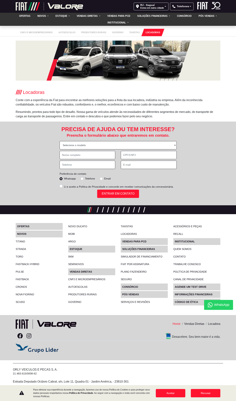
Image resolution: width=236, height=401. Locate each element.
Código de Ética (186, 301)
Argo (72, 241)
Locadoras (129, 233)
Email (107, 178)
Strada (21, 249)
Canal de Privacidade (188, 279)
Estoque (61, 16)
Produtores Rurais (82, 294)
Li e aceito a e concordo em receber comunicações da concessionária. (119, 186)
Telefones (183, 6)
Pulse (20, 271)
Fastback (22, 279)
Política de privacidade (190, 271)
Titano (20, 241)
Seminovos (76, 264)
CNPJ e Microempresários (86, 279)
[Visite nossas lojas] (46, 336)
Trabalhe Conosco (187, 264)
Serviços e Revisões (135, 301)
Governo (74, 301)
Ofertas (24, 16)
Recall (178, 233)
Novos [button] (42, 16)
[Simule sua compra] (37, 336)
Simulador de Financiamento (141, 256)
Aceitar (170, 393)
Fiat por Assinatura (135, 264)
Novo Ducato (77, 226)
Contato (179, 256)
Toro (19, 256)
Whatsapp (70, 178)
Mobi (71, 233)
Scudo (20, 301)
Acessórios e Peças (187, 226)
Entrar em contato (118, 193)
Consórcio (184, 16)
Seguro (126, 279)
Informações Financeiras (193, 294)
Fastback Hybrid (27, 264)
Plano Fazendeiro (134, 271)
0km (71, 256)
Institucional (117, 22)
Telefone (90, 178)
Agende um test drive (190, 286)
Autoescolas (77, 286)
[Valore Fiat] (49, 6)
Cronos (21, 286)
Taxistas (127, 226)
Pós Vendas (207, 16)
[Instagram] (29, 336)
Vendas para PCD (118, 16)
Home (177, 323)
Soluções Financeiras (152, 16)
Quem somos (182, 249)
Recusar (206, 393)
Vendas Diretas (87, 16)
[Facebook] (20, 336)
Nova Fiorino (25, 294)
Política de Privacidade (92, 186)
